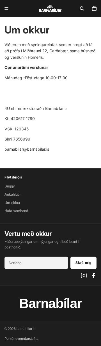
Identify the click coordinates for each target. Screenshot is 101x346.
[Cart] (94, 8)
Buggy (9, 186)
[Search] (82, 8)
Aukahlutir (12, 194)
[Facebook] (93, 275)
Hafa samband (16, 211)
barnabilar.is (26, 329)
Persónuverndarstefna (21, 339)
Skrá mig (83, 263)
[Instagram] (84, 275)
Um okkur (12, 203)
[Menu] (6, 8)
